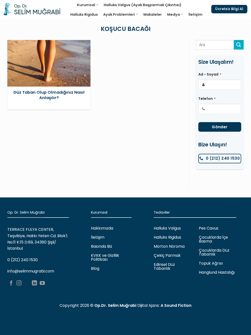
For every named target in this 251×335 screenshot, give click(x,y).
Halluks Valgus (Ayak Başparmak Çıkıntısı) (142, 4)
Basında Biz (101, 246)
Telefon (207, 98)
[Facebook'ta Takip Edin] (11, 283)
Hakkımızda (102, 228)
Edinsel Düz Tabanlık (164, 266)
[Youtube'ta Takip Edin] (42, 283)
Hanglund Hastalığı (217, 272)
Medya (173, 14)
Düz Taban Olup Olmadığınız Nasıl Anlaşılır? (49, 95)
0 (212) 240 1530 (22, 260)
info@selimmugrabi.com (30, 271)
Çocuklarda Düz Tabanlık (214, 252)
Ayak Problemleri (119, 14)
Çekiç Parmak (167, 255)
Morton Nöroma (169, 246)
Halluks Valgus (167, 228)
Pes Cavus (208, 228)
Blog (95, 268)
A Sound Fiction (176, 305)
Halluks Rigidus (84, 14)
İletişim (195, 14)
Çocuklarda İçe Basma (213, 239)
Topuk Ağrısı (211, 263)
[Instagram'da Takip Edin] (19, 283)
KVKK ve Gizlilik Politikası (105, 257)
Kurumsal (86, 4)
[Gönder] (239, 45)
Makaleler (152, 14)
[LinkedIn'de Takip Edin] (34, 283)
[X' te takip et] (26, 283)
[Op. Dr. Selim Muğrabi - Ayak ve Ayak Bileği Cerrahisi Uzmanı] (32, 9)
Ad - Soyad (209, 74)
